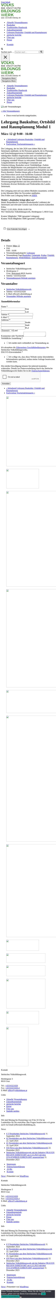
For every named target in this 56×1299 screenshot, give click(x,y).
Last (27, 312)
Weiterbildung (24, 258)
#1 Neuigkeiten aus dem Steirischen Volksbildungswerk (29, 1143)
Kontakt (10, 44)
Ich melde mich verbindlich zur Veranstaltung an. (29, 343)
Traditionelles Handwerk (17, 27)
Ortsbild (50, 255)
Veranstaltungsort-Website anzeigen (20, 278)
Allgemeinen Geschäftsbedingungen (31, 347)
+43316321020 (11, 1086)
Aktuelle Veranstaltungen (17, 22)
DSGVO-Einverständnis (12, 352)
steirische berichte (14, 35)
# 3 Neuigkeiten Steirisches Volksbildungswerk (25, 1134)
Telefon (5, 314)
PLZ (27, 328)
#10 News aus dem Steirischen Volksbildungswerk (27, 1148)
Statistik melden (12, 1111)
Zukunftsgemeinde (14, 30)
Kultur (43, 255)
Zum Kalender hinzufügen (17, 229)
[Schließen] (5, 57)
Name (4, 306)
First (27, 309)
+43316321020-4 (12, 1088)
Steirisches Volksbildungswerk (18, 289)
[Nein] (21, 1297)
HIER (34, 195)
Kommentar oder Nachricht (12, 336)
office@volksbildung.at (17, 1090)
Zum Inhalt (5, 2)
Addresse (5, 320)
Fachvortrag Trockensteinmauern (20, 144)
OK (43, 1294)
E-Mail (4, 317)
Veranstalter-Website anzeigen (18, 296)
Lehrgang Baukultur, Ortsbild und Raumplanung (27, 32)
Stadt (27, 325)
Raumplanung (12, 258)
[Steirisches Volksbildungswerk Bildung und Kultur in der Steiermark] (11, 18)
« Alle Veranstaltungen (10, 111)
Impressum (11, 1164)
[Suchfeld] (2, 49)
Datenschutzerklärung (40, 371)
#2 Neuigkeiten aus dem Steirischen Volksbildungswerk (29, 1138)
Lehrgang (31, 253)
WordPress (24, 1176)
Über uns (10, 37)
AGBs (9, 1169)
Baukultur (11, 25)
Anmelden (6, 384)
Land (15, 330)
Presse (9, 40)
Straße (27, 322)
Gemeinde (36, 255)
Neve (3, 1176)
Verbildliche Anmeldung (12, 338)
